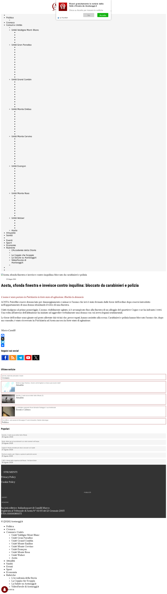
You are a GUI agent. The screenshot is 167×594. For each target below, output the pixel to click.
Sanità (9, 235)
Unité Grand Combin (21, 79)
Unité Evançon (18, 166)
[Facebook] (83, 335)
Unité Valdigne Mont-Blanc (25, 30)
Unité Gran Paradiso (21, 45)
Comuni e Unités (14, 25)
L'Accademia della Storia (23, 250)
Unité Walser (17, 218)
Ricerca (10, 589)
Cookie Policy (8, 482)
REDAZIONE (5, 502)
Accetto (103, 15)
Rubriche (10, 248)
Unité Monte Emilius (21, 109)
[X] (83, 338)
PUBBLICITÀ (87, 492)
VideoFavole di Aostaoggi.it (18, 261)
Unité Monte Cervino (21, 136)
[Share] (83, 345)
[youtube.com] (28, 357)
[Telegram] (83, 342)
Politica (10, 17)
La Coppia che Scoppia (22, 255)
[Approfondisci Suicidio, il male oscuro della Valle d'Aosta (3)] (8, 399)
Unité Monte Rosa (20, 193)
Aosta (14, 230)
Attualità (11, 233)
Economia (11, 245)
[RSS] (12, 357)
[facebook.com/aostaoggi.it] (5, 357)
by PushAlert (64, 18)
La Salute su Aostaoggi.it (23, 257)
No (89, 15)
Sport (9, 243)
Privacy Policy (8, 477)
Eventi (9, 240)
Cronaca (10, 22)
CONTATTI (4, 497)
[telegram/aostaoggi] (20, 357)
